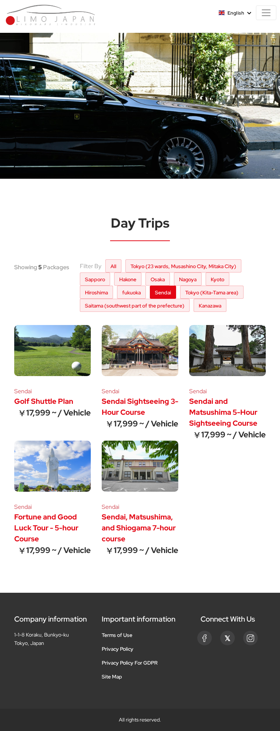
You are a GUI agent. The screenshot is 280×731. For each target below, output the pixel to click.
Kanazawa (210, 305)
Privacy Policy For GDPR (130, 663)
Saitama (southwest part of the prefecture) (134, 305)
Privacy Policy (117, 649)
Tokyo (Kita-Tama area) (211, 292)
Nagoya (188, 279)
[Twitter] (227, 638)
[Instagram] (250, 638)
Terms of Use (117, 635)
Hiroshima (96, 292)
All (113, 266)
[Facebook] (204, 638)
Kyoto (217, 279)
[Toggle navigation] (266, 12)
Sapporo (95, 279)
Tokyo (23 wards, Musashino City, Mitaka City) (183, 266)
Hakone (127, 279)
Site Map (112, 676)
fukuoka (131, 292)
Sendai (163, 292)
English (235, 13)
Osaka (158, 279)
